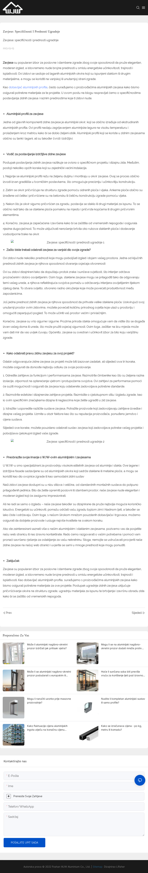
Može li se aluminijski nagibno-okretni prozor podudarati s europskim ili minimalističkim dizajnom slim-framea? (49, 673)
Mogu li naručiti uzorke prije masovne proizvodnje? (49, 700)
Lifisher (120, 866)
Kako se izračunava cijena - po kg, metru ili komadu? (121, 727)
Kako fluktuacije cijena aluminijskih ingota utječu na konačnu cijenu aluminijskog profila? (47, 728)
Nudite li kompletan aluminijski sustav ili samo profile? (123, 700)
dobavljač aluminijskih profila (28, 87)
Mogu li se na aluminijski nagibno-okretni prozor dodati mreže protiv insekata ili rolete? (121, 646)
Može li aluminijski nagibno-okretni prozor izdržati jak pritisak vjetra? (47, 646)
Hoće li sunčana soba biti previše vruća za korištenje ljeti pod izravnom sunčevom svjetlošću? (123, 673)
